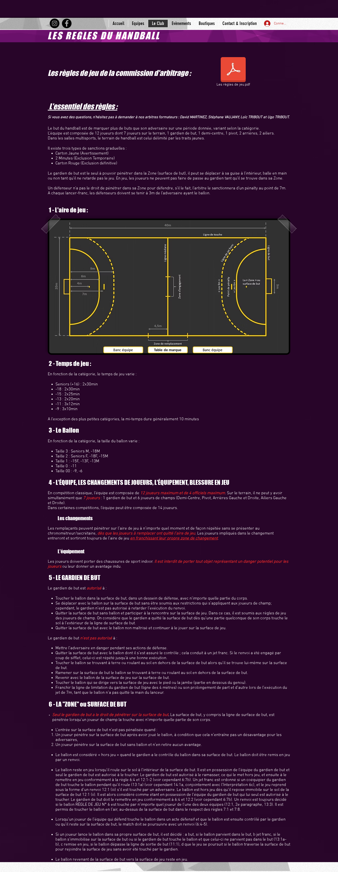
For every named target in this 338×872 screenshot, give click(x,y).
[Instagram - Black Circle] (54, 23)
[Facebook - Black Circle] (67, 23)
